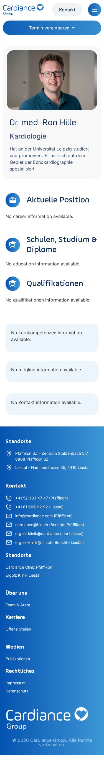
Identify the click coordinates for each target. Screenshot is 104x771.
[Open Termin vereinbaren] (73, 27)
